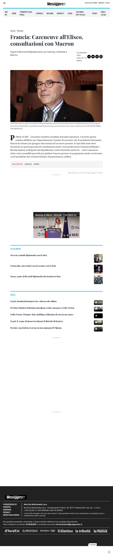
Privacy (6, 512)
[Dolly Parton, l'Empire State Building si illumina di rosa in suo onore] (98, 315)
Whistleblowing (11, 515)
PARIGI (36, 164)
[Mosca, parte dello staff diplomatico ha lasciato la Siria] (98, 279)
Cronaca (39, 13)
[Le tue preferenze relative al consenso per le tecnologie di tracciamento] (109, 552)
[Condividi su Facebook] (89, 56)
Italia (70, 13)
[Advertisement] (56, 22)
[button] (56, 225)
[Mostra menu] (4, 3)
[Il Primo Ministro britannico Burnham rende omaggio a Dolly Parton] (98, 309)
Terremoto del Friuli (26, 13)
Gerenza (7, 509)
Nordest (60, 13)
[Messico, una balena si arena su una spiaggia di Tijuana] (98, 329)
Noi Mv (6, 13)
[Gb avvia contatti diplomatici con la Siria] (98, 258)
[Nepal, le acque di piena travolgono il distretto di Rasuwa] (98, 322)
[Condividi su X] (97, 56)
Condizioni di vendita (10, 505)
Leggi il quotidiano (91, 3)
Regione (50, 13)
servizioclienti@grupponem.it (69, 524)
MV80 (14, 13)
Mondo (20, 30)
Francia (28, 164)
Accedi (107, 3)
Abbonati (101, 3)
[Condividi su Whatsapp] (101, 56)
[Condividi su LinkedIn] (93, 56)
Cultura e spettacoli (80, 13)
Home (12, 30)
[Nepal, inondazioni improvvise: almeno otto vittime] (98, 302)
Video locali (103, 13)
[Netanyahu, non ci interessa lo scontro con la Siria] (98, 269)
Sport (94, 13)
